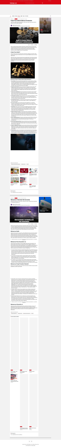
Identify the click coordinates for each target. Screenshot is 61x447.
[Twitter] (31, 441)
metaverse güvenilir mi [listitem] (14, 313)
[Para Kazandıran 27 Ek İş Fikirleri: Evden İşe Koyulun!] (15, 172)
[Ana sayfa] (10, 16)
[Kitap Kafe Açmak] (33, 346)
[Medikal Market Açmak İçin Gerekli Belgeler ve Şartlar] (33, 172)
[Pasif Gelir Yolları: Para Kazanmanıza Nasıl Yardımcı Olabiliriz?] (24, 182)
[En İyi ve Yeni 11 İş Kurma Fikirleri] (33, 402)
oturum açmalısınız (19, 192)
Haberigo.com (13, 3)
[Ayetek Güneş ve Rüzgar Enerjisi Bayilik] (45, 205)
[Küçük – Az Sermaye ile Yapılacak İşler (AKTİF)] (33, 182)
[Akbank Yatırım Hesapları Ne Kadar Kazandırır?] (24, 172)
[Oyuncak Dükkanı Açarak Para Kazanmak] (24, 346)
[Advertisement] (30, 10)
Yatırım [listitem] (32, 313)
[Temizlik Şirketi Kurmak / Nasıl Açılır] (15, 182)
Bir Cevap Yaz (13, 433)
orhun (13, 25)
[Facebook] (29, 441)
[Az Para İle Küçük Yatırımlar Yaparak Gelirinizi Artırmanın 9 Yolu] (24, 402)
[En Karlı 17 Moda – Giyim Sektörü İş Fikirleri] (15, 346)
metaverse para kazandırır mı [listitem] (26, 313)
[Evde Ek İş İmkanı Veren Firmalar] (45, 26)
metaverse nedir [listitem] (20, 313)
